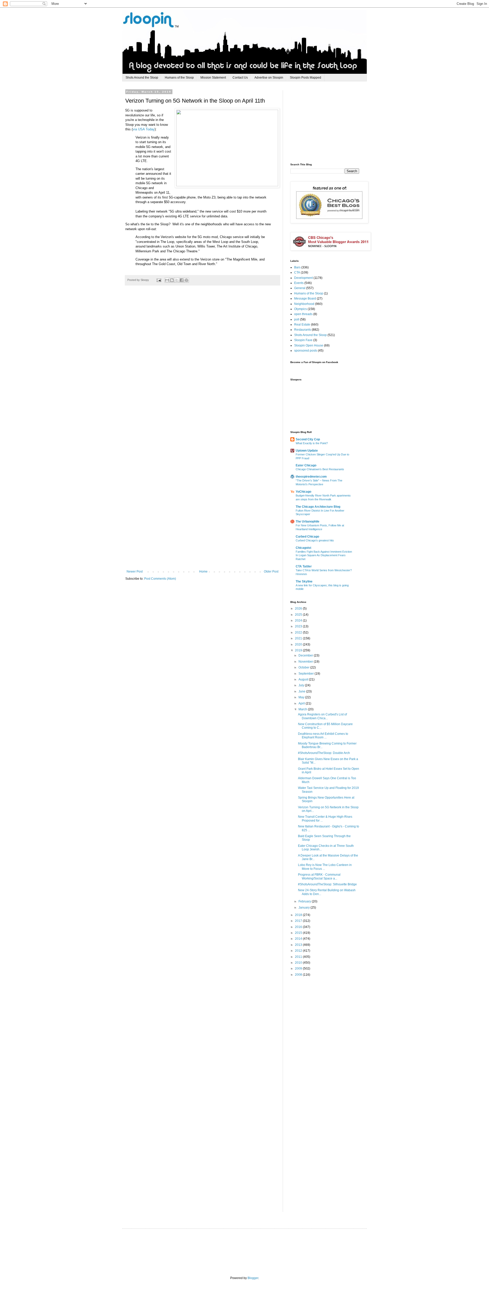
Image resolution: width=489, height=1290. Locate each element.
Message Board (305, 298)
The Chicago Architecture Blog (318, 506)
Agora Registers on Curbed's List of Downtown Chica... (322, 716)
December (306, 655)
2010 (299, 962)
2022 (299, 632)
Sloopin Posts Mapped (305, 77)
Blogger (253, 1278)
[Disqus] (202, 365)
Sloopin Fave (303, 340)
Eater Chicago (306, 465)
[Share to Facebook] (181, 280)
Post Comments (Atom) (160, 578)
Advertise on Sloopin (268, 77)
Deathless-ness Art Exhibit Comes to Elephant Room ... (323, 735)
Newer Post (135, 571)
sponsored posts (305, 350)
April (302, 703)
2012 (299, 950)
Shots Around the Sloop (142, 77)
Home (203, 571)
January (304, 907)
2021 (299, 638)
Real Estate (302, 324)
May (301, 697)
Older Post (271, 571)
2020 (299, 644)
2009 (299, 968)
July (301, 685)
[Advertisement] (328, 122)
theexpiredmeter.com (311, 476)
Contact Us (240, 77)
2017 (299, 921)
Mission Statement (213, 77)
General (299, 288)
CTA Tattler (304, 566)
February (305, 901)
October (304, 667)
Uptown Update (307, 450)
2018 (299, 915)
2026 (299, 608)
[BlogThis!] (171, 280)
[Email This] (167, 280)
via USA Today (144, 129)
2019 (299, 650)
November (306, 661)
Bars (297, 267)
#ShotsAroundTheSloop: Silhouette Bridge (327, 884)
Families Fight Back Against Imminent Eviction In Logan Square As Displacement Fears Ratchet (324, 555)
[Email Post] (158, 279)
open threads (303, 314)
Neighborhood (304, 304)
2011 (299, 957)
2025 (299, 614)
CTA (297, 272)
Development (303, 278)
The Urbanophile (307, 521)
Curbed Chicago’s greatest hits (315, 540)
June (302, 691)
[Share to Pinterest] (186, 280)
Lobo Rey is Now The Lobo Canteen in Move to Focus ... (325, 866)
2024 (299, 620)
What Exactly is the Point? (312, 443)
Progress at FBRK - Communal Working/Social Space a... (319, 876)
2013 (299, 945)
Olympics (300, 309)
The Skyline (304, 581)
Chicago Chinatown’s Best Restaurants (320, 469)
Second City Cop (308, 439)
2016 (299, 927)
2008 (299, 974)
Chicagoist (303, 548)
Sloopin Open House (308, 345)
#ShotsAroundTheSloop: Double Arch (324, 753)
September (306, 673)
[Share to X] (176, 280)
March (303, 709)
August (303, 679)
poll (296, 319)
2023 (299, 626)
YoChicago (303, 491)
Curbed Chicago (307, 536)
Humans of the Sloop (179, 77)
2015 (299, 933)
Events (299, 283)
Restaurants (302, 329)
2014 (299, 938)
